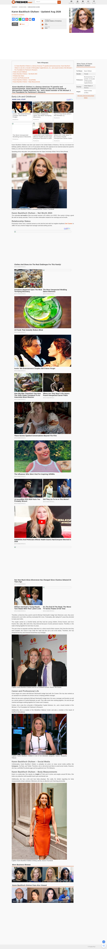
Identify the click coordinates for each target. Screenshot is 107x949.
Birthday (77, 3)
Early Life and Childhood (20, 72)
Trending (88, 3)
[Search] (59, 2)
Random (94, 3)
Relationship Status (18, 76)
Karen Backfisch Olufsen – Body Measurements (26, 82)
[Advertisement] (53, 46)
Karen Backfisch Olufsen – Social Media (24, 80)
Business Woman (18, 15)
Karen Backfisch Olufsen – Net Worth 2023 (25, 74)
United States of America (53, 21)
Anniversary (71, 3)
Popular (83, 3)
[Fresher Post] (22, 2)
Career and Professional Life (21, 78)
